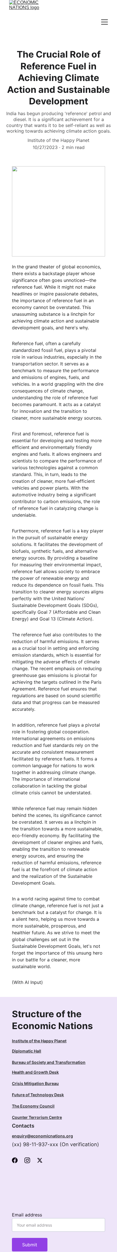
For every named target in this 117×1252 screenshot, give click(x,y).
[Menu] (104, 22)
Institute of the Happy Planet (39, 1040)
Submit (29, 1244)
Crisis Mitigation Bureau (35, 1083)
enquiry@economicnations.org (42, 1135)
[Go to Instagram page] (27, 1160)
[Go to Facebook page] (15, 1160)
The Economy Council (33, 1106)
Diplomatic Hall (26, 1051)
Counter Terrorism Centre (37, 1117)
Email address (27, 1215)
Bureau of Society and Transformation (48, 1062)
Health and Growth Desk (35, 1072)
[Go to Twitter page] (40, 1160)
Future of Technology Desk (38, 1094)
